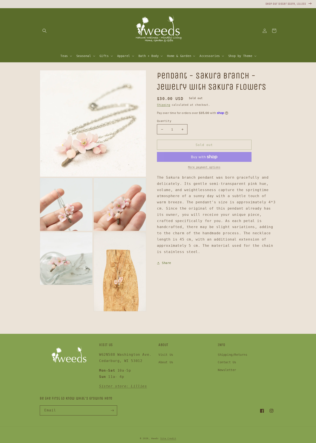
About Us (165, 362)
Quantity (164, 121)
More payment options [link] (204, 167)
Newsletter (227, 370)
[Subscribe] (112, 410)
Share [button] (166, 263)
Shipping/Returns (232, 354)
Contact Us (227, 362)
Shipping (163, 104)
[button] (44, 30)
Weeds (155, 438)
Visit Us (165, 354)
